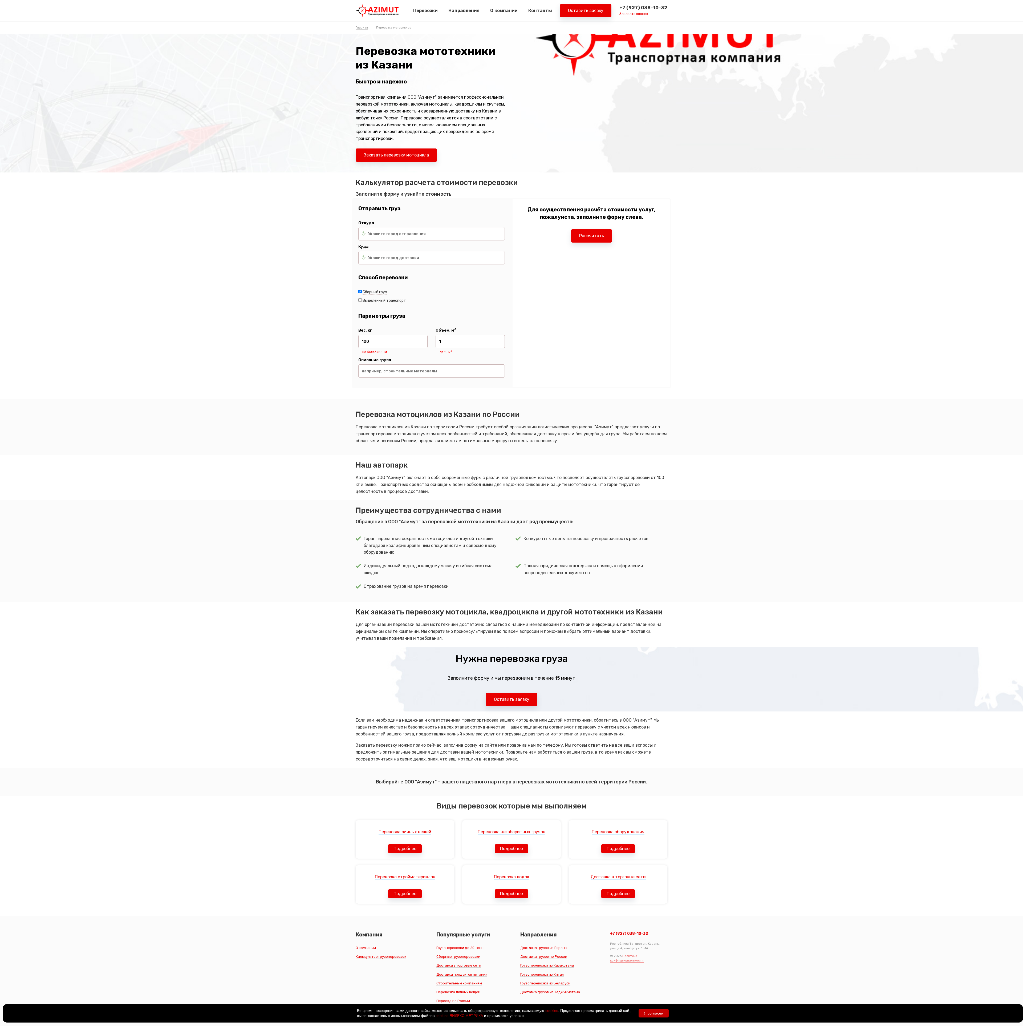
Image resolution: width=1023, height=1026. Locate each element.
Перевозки (425, 10)
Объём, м (446, 330)
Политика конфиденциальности (627, 958)
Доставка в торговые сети (458, 965)
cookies (551, 1010)
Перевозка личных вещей (458, 992)
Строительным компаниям (459, 983)
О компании (504, 10)
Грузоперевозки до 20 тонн (460, 948)
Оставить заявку (585, 10)
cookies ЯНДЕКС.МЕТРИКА (459, 1015)
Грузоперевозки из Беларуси (545, 983)
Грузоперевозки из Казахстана (547, 965)
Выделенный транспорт (384, 300)
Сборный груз (375, 292)
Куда (363, 246)
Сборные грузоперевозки (458, 957)
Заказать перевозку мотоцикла (396, 155)
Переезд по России (453, 1001)
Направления (464, 10)
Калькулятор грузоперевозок (381, 957)
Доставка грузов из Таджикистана (550, 992)
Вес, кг (365, 330)
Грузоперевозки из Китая (542, 974)
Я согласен (653, 1013)
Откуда (366, 223)
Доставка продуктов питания (461, 974)
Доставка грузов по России (543, 957)
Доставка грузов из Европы (543, 948)
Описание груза (374, 360)
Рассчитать (591, 235)
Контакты (540, 10)
